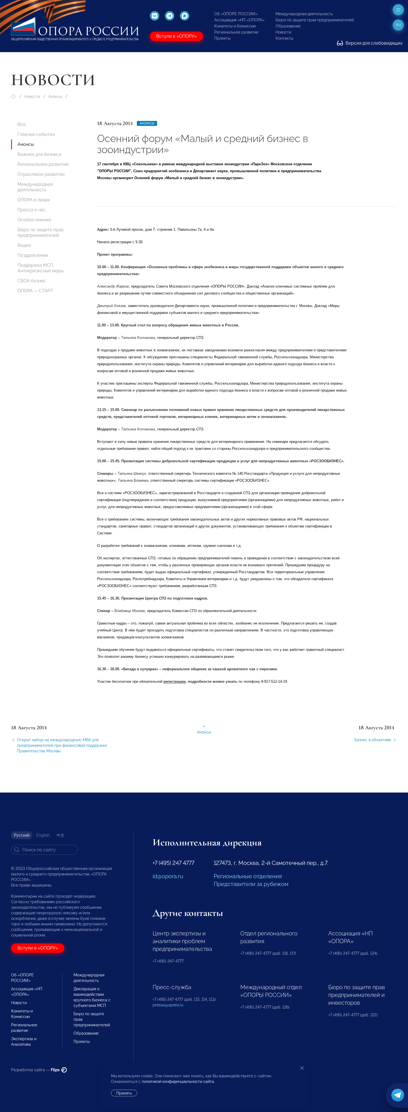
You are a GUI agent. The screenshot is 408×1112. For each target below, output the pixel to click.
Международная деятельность (304, 14)
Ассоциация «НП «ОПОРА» (239, 20)
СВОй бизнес (31, 280)
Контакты (284, 38)
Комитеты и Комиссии (235, 26)
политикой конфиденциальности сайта (178, 1081)
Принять (124, 1093)
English (43, 835)
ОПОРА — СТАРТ (35, 290)
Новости (283, 32)
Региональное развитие (236, 32)
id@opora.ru (168, 876)
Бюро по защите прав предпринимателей (315, 20)
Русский (21, 835)
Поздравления (32, 255)
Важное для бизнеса (39, 154)
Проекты (222, 38)
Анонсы (55, 96)
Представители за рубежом (251, 884)
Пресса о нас (31, 209)
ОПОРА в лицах (33, 199)
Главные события (36, 134)
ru (398, 25)
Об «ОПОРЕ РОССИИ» (236, 14)
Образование (288, 26)
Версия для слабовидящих (373, 43)
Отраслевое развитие (41, 174)
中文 (60, 835)
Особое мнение (34, 219)
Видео (24, 245)
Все (21, 124)
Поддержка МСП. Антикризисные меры (40, 268)
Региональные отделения (248, 876)
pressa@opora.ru (168, 1005)
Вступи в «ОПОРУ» (176, 36)
